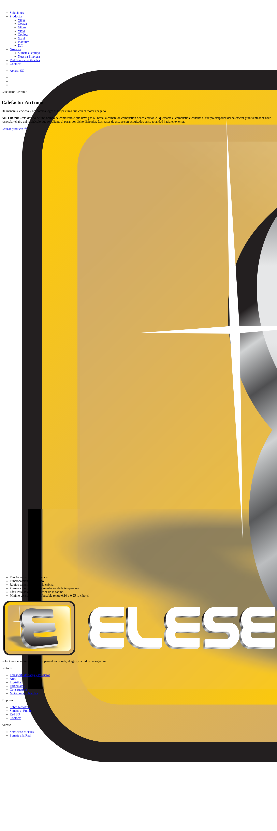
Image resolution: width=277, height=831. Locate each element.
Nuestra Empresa (29, 56)
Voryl (21, 38)
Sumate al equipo (29, 53)
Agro (13, 678)
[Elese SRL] (138, 5)
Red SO (15, 714)
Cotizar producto (13, 129)
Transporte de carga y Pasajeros (30, 675)
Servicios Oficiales (22, 731)
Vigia (21, 20)
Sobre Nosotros (20, 707)
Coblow (23, 34)
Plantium (23, 42)
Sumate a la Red (20, 735)
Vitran (22, 27)
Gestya (22, 23)
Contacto (15, 63)
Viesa (21, 31)
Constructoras (18, 689)
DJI (20, 45)
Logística (15, 682)
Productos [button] (16, 16)
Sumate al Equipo (21, 710)
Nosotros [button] (15, 49)
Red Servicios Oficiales (25, 60)
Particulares (17, 686)
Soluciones (17, 12)
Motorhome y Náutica (24, 693)
